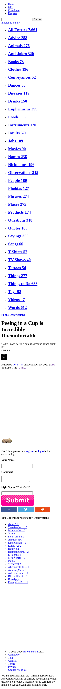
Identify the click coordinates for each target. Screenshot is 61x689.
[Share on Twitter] (26, 511)
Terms (11, 663)
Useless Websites (17, 669)
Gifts (10, 7)
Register (12, 13)
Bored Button (30, 651)
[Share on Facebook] (9, 511)
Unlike (22, 367)
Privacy (12, 666)
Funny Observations (13, 314)
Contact (12, 660)
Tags (10, 657)
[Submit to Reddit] (42, 511)
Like (52, 364)
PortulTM (18, 364)
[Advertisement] (30, 402)
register (30, 451)
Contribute (13, 10)
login (41, 451)
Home (11, 4)
